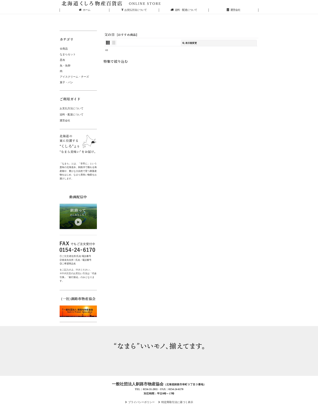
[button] (181, 62)
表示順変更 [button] (191, 43)
